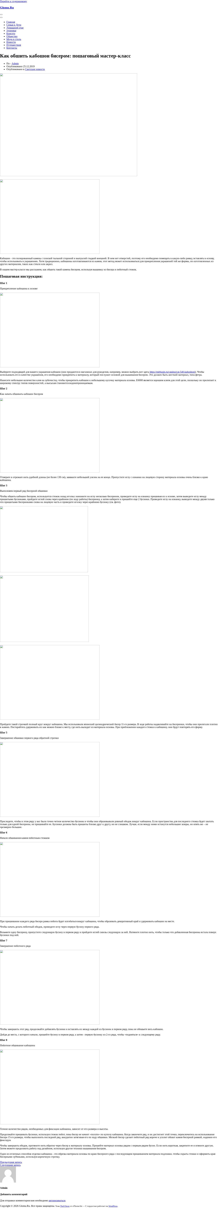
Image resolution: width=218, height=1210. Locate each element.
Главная (10, 22)
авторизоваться (57, 1200)
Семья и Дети (13, 24)
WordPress (113, 1206)
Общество (11, 36)
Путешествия (13, 45)
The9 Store (65, 1206)
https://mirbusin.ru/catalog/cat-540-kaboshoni (172, 372)
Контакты (11, 47)
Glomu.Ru (7, 7)
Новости (11, 42)
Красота (10, 33)
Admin (15, 63)
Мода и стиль (13, 39)
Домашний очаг (15, 27)
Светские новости (35, 69)
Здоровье (11, 30)
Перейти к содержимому (13, 1)
